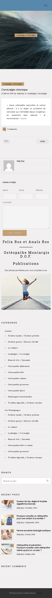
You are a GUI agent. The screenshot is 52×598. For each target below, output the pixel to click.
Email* (21, 190)
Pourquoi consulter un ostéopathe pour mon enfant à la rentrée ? (32, 517)
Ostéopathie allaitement (19, 366)
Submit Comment (14, 233)
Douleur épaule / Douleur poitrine (23, 336)
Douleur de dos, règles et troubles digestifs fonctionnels (32, 502)
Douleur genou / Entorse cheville (23, 342)
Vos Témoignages (12, 410)
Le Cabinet (13, 348)
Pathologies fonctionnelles (20, 396)
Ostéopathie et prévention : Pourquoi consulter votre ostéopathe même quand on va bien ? (33, 547)
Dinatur (40, 593)
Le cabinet (12, 427)
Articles (8, 331)
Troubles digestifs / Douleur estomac (25, 403)
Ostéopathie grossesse (18, 384)
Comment (7, 202)
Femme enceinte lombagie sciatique (34, 530)
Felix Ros (23, 40)
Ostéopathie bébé (16, 372)
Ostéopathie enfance (17, 378)
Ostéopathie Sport (16, 390)
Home (16, 67)
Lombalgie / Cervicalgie (19, 354)
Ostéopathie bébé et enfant (20, 445)
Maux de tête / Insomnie (19, 360)
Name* (5, 190)
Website (39, 190)
